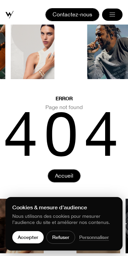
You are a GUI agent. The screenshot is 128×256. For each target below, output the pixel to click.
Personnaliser (94, 237)
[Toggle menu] (112, 15)
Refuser (60, 237)
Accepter (28, 237)
